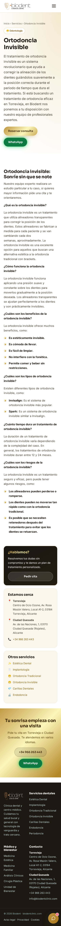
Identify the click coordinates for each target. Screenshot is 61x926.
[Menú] (53, 6)
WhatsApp (15, 142)
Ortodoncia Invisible (25, 682)
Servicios (17, 23)
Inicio (6, 23)
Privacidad (23, 919)
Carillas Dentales (23, 688)
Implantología (21, 669)
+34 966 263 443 (23, 639)
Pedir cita (30, 576)
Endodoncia (20, 694)
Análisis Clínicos (13, 875)
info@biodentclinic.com (43, 898)
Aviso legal (9, 919)
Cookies (35, 919)
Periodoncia (36, 833)
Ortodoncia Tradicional (27, 676)
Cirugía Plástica (13, 881)
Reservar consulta (20, 131)
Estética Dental (22, 663)
